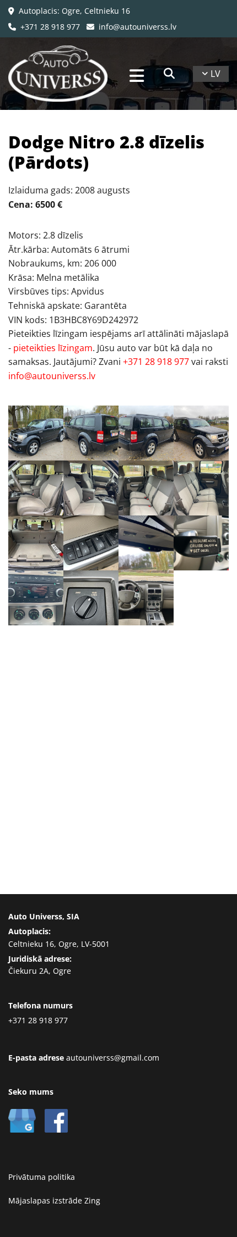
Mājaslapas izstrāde (45, 1200)
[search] (169, 73)
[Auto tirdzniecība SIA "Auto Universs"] (63, 73)
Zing (92, 1200)
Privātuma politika (41, 1177)
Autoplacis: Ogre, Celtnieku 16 (69, 10)
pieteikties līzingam (53, 348)
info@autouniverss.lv (131, 26)
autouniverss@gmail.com (112, 1057)
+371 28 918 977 (44, 26)
